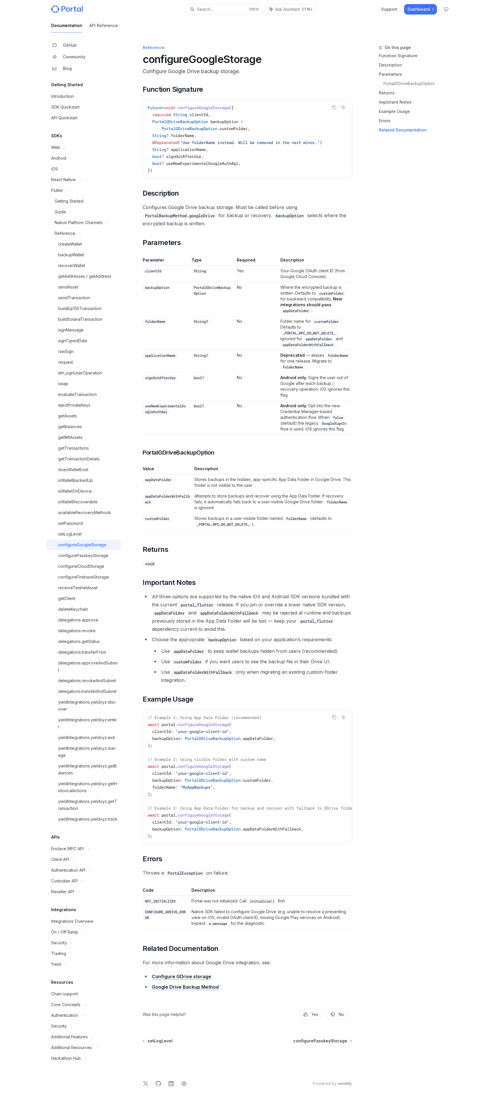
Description (390, 64)
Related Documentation (403, 129)
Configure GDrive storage (181, 976)
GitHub (70, 45)
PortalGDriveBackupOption (409, 83)
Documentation (66, 25)
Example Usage (394, 111)
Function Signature (398, 55)
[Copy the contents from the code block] (334, 107)
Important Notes (395, 102)
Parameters (390, 74)
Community (74, 56)
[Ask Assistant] (343, 107)
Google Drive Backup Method (185, 987)
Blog (67, 68)
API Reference (103, 25)
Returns (387, 92)
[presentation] (247, 139)
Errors (384, 120)
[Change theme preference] (446, 9)
